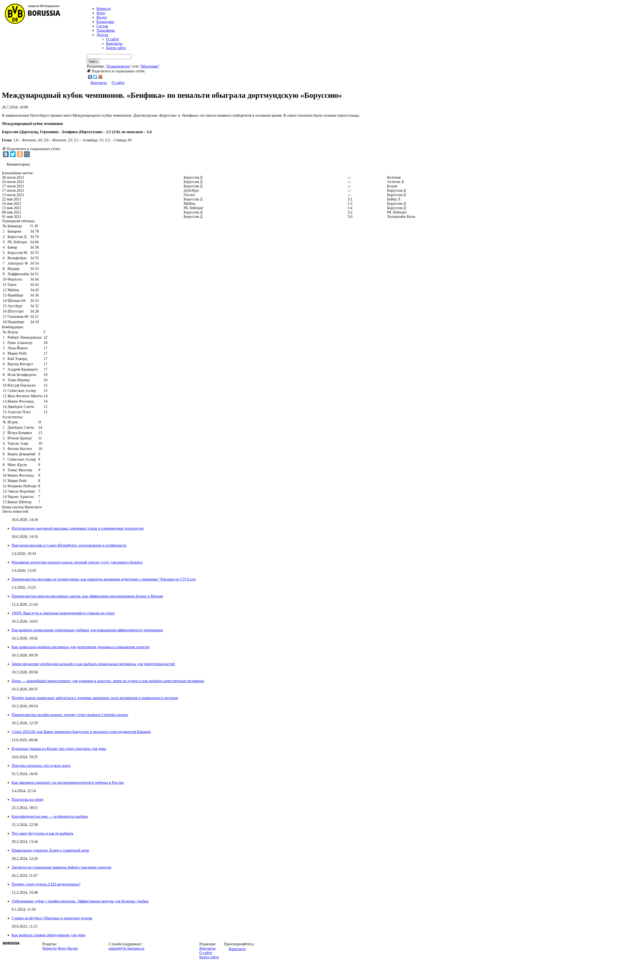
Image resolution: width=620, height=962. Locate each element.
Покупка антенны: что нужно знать (41, 765)
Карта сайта (116, 48)
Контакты (114, 43)
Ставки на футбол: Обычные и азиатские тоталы (52, 918)
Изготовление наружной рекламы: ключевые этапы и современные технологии (78, 528)
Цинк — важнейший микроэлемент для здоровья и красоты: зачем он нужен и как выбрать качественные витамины (108, 681)
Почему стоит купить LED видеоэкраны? (46, 884)
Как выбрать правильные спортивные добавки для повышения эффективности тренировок (87, 630)
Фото (100, 13)
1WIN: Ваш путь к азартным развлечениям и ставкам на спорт (63, 613)
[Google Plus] (100, 77)
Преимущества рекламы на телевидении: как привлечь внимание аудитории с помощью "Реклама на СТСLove (104, 579)
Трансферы (105, 30)
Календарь (105, 22)
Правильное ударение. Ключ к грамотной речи (50, 850)
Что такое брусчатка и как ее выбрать (42, 833)
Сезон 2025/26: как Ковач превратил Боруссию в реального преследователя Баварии (81, 732)
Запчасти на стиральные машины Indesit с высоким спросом (61, 867)
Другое (102, 35)
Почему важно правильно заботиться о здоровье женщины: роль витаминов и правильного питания (95, 698)
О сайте (112, 39)
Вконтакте (237, 949)
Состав (102, 26)
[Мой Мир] (27, 154)
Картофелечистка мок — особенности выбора (50, 816)
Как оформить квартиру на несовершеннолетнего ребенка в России (68, 782)
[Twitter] (95, 77)
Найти (93, 61)
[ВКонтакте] (90, 77)
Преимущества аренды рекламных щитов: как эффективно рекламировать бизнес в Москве (87, 596)
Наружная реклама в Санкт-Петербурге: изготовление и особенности (69, 545)
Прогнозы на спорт (28, 799)
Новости (49, 948)
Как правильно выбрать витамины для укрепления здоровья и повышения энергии (80, 647)
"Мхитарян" (150, 66)
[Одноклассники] (20, 154)
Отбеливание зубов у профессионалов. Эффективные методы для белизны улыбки (80, 901)
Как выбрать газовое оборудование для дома (48, 935)
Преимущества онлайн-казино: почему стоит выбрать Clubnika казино (70, 715)
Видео (101, 17)
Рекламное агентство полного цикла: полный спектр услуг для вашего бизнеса (77, 562)
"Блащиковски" (118, 66)
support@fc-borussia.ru (126, 948)
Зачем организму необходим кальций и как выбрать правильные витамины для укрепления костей (93, 664)
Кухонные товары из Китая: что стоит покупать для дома (59, 749)
